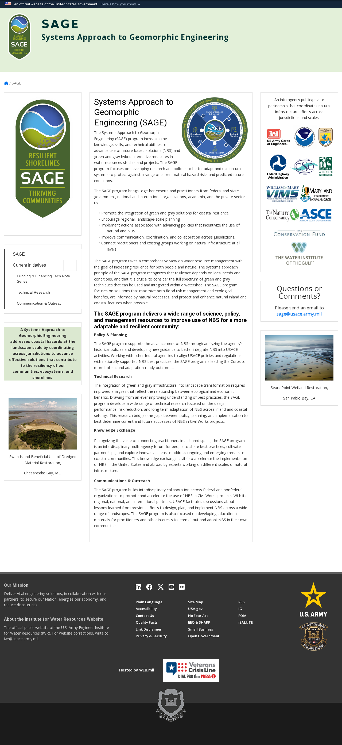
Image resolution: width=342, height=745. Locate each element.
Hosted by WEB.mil (136, 670)
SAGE (19, 254)
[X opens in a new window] (160, 587)
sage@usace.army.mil (299, 314)
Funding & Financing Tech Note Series (43, 278)
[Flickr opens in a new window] (182, 587)
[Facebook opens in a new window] (149, 587)
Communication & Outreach (40, 303)
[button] (121, 4)
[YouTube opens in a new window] (171, 587)
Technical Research (33, 292)
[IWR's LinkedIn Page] (138, 587)
